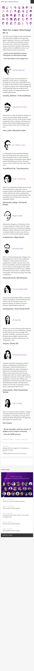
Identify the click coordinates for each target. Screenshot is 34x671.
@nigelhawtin (8, 237)
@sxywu (6, 343)
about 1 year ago (8, 499)
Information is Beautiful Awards (9, 1)
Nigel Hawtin (19, 237)
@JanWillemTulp (9, 168)
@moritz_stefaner (9, 96)
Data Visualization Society (15, 391)
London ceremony (20, 431)
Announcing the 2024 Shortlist (11, 524)
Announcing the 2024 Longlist (11, 530)
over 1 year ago (8, 513)
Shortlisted (24, 44)
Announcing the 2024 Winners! (11, 508)
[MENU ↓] (32, 1)
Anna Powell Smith (22, 309)
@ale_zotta (7, 130)
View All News (6, 535)
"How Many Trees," (25, 163)
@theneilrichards (9, 278)
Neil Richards (22, 278)
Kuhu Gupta (7, 423)
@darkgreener (8, 309)
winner (12, 79)
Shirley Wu (14, 343)
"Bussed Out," (7, 340)
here (26, 59)
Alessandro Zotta (19, 130)
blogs (22, 273)
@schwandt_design (10, 202)
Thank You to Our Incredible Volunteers (14, 501)
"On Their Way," (24, 125)
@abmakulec (8, 390)
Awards (11, 439)
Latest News (5, 469)
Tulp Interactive (23, 168)
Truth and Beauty (24, 96)
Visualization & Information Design (15, 55)
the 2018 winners (14, 434)
